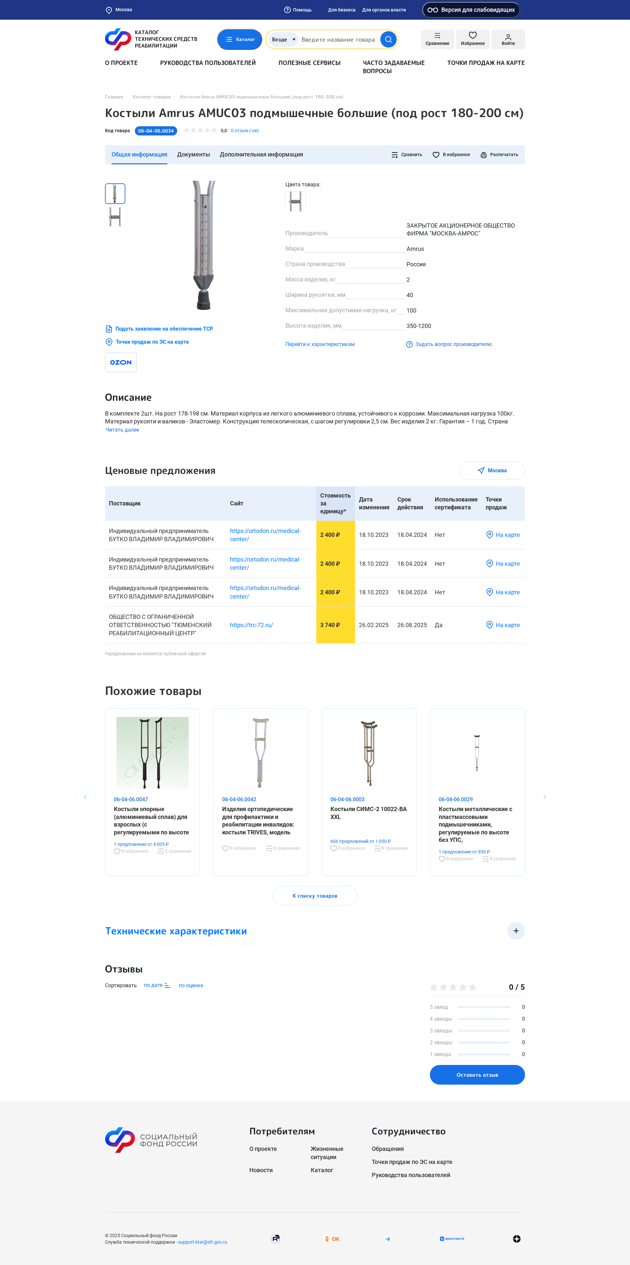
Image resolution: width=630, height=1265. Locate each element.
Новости (261, 1170)
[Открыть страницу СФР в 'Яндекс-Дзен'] (517, 1239)
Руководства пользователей (208, 63)
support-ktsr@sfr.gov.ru (202, 1242)
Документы (193, 154)
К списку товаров (315, 895)
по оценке (191, 985)
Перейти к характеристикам (320, 344)
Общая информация (139, 154)
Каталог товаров (152, 96)
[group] (206, 246)
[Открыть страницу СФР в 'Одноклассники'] (331, 1238)
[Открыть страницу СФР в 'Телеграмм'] (388, 1238)
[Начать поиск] (388, 39)
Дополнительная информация (261, 154)
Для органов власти (384, 9)
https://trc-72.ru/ (251, 625)
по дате (154, 985)
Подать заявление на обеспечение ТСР (164, 329)
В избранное (456, 154)
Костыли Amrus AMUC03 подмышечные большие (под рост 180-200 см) (314, 113)
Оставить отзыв (477, 1074)
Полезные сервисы (310, 63)
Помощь (302, 9)
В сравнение (177, 851)
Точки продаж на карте (486, 63)
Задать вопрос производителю (453, 344)
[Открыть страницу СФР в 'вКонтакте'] (452, 1238)
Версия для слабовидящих (478, 9)
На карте (508, 534)
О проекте (121, 63)
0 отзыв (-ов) (245, 130)
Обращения (388, 1148)
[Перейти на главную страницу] (151, 39)
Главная (114, 96)
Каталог (322, 1170)
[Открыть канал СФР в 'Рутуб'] (275, 1238)
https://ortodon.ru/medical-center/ (265, 534)
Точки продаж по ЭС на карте (152, 342)
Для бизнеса (342, 9)
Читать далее (122, 430)
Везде (279, 39)
